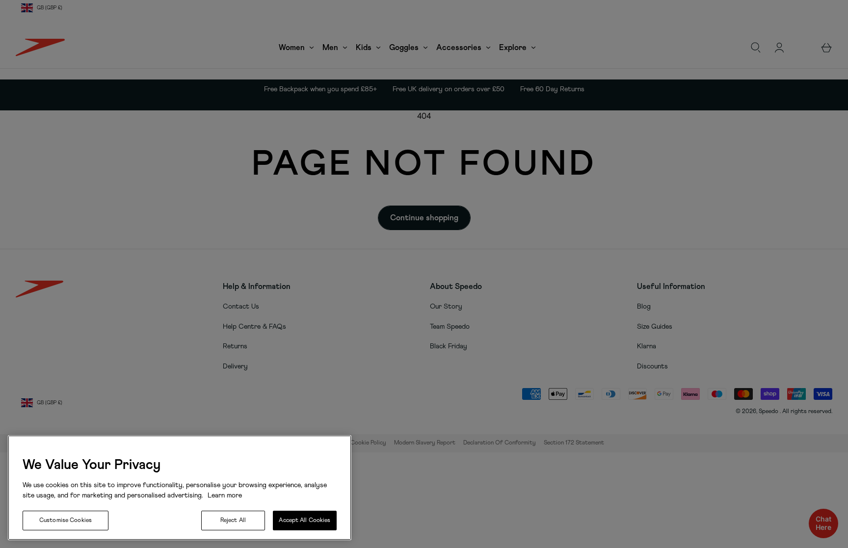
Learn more (224, 495)
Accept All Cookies (304, 520)
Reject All (233, 520)
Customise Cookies (65, 520)
